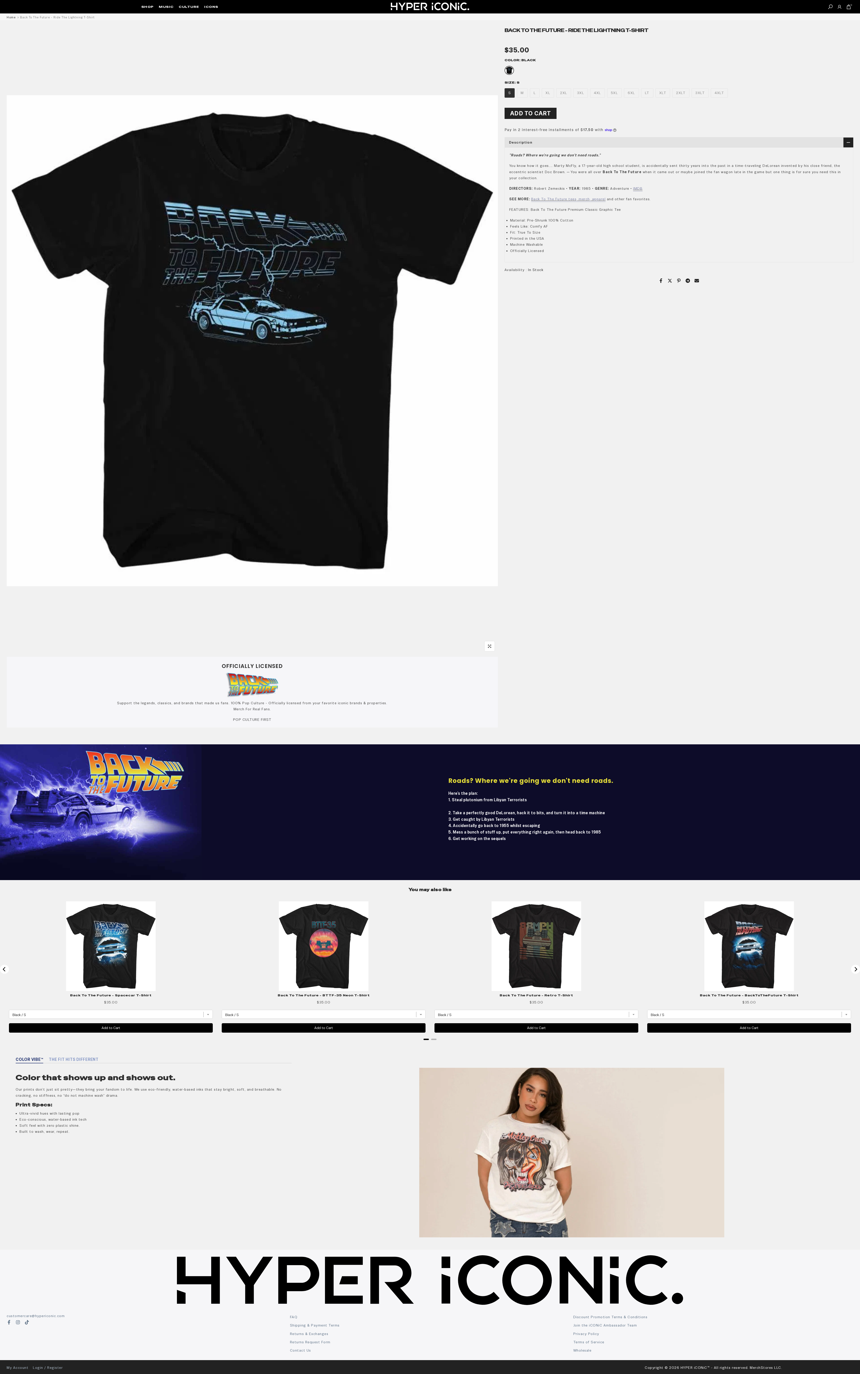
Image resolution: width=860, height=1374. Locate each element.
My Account (17, 1367)
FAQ (294, 1317)
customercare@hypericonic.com (36, 1316)
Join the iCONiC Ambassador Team (605, 1325)
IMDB (638, 188)
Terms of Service (588, 1342)
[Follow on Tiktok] (27, 1322)
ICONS (211, 7)
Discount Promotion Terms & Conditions (610, 1317)
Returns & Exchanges (309, 1333)
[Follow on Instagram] (18, 1322)
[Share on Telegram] (688, 280)
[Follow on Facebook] (9, 1322)
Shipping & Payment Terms (315, 1325)
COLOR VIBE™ (29, 1059)
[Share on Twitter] (670, 280)
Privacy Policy (586, 1333)
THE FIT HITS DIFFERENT (74, 1059)
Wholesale (582, 1350)
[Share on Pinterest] (679, 280)
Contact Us (300, 1350)
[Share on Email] (696, 280)
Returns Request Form (310, 1342)
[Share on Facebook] (661, 280)
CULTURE (189, 7)
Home (11, 17)
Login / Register (48, 1367)
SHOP (147, 7)
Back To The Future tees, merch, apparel (568, 199)
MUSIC (166, 7)
